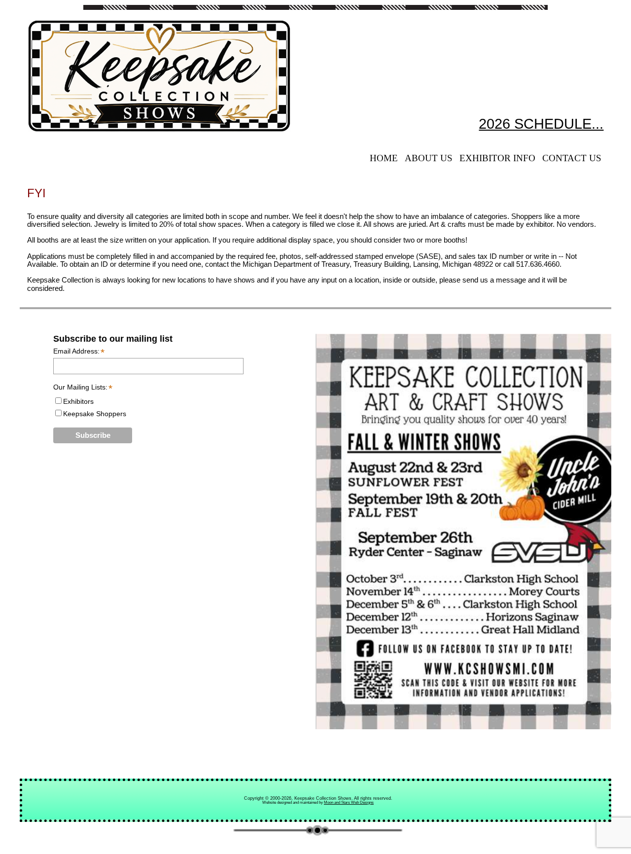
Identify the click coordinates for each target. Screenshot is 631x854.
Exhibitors (78, 401)
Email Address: (79, 351)
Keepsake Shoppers (94, 414)
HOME (384, 158)
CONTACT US (571, 158)
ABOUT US (429, 158)
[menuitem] (383, 158)
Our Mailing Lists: (82, 387)
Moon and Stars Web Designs (349, 802)
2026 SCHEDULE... (541, 124)
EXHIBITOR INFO (497, 158)
